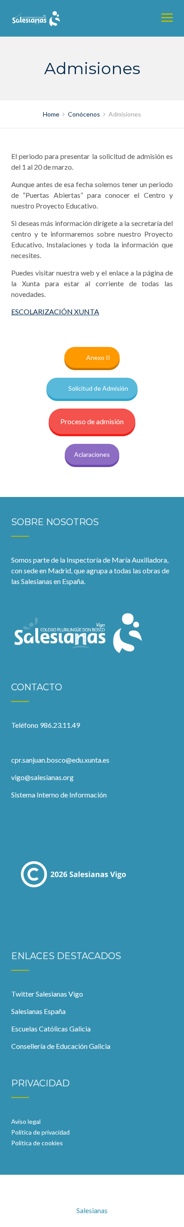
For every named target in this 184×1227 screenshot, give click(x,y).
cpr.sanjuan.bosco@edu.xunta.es (60, 759)
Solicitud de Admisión (98, 388)
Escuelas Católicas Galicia (51, 1028)
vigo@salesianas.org (42, 777)
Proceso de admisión (92, 421)
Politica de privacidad (40, 1132)
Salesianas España (38, 1011)
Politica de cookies (37, 1143)
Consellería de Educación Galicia (60, 1046)
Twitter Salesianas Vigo (47, 993)
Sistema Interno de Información (59, 794)
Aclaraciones (92, 454)
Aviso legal (26, 1121)
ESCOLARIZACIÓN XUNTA (55, 311)
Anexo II (98, 357)
